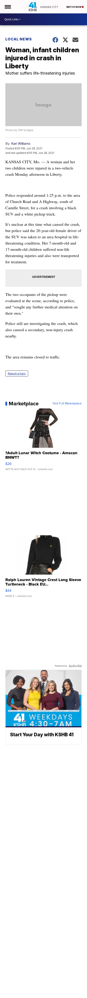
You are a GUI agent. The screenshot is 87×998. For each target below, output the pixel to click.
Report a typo (17, 373)
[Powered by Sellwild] (75, 665)
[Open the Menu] (7, 6)
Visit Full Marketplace (67, 403)
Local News (18, 39)
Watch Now (74, 7)
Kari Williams (20, 143)
